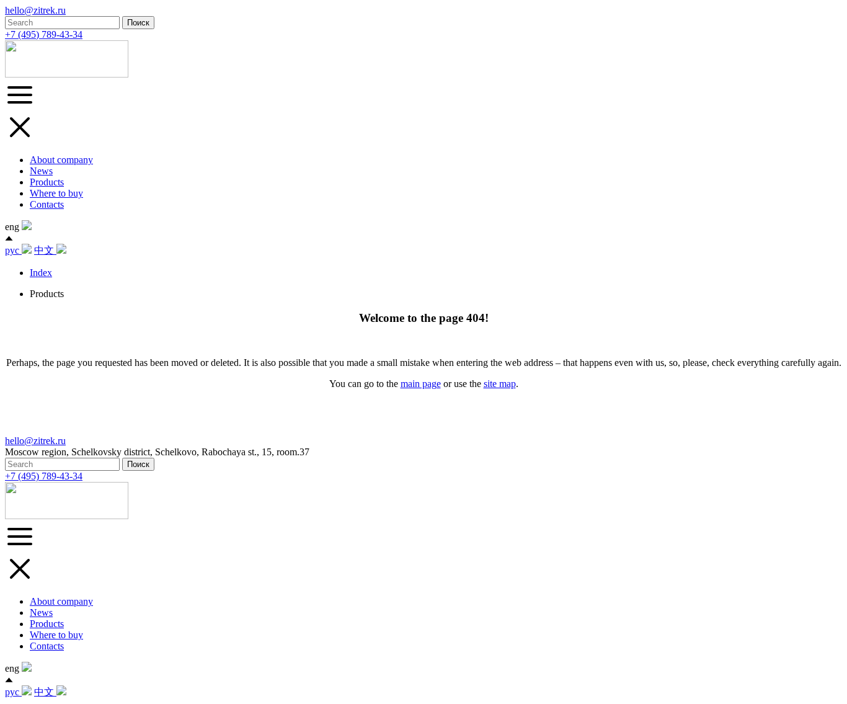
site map (500, 383)
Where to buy (56, 193)
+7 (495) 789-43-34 (43, 34)
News (41, 171)
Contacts (47, 204)
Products (47, 182)
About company (61, 159)
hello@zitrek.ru (35, 10)
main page (421, 383)
